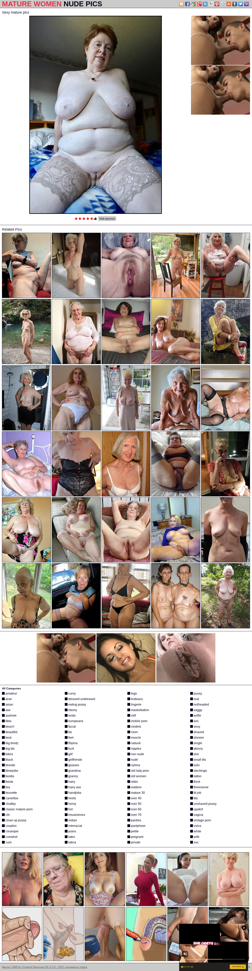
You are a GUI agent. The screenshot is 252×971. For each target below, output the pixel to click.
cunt (8, 842)
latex (71, 836)
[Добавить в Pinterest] (217, 4)
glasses (73, 765)
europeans (75, 721)
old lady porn (139, 770)
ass (7, 710)
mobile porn (138, 721)
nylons (135, 765)
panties (135, 820)
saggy (197, 710)
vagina (198, 814)
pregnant (136, 836)
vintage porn (202, 820)
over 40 (135, 798)
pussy (197, 693)
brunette (11, 792)
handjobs (74, 792)
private (135, 842)
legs (133, 693)
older (134, 781)
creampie (12, 831)
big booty (11, 743)
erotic (72, 715)
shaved (198, 732)
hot (70, 809)
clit (7, 814)
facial (72, 726)
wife (196, 836)
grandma (74, 770)
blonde (10, 765)
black (9, 759)
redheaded (201, 704)
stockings (200, 770)
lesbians (136, 699)
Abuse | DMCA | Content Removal (23, 967)
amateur (11, 693)
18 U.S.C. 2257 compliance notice (66, 967)
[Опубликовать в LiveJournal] (211, 4)
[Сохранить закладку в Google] (193, 4)
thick (196, 781)
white (197, 831)
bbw (8, 721)
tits (195, 798)
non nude (137, 754)
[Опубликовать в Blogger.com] (181, 4)
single (197, 743)
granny (73, 776)
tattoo (197, 776)
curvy (72, 693)
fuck (71, 748)
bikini (9, 754)
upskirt (198, 809)
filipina (73, 743)
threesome (200, 787)
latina (72, 842)
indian (72, 820)
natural (135, 743)
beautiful (11, 732)
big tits (10, 748)
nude (134, 759)
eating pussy (77, 704)
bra (7, 787)
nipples (135, 748)
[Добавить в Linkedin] (205, 4)
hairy (71, 781)
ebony (72, 710)
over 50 (135, 803)
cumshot (11, 836)
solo (196, 765)
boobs (9, 776)
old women (138, 776)
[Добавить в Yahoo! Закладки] (246, 4)
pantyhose (137, 825)
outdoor (136, 787)
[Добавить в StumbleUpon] (228, 4)
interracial (75, 825)
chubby (10, 803)
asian (9, 704)
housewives (76, 814)
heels (72, 798)
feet (70, 737)
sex (196, 721)
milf (133, 715)
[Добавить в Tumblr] (234, 4)
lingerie (135, 704)
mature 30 (137, 792)
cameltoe (11, 798)
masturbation (139, 710)
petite (134, 831)
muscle (135, 737)
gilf (70, 754)
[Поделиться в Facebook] (187, 4)
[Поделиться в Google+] (199, 4)
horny (72, 803)
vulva (197, 825)
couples (11, 825)
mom (134, 732)
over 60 (135, 809)
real (196, 699)
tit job (197, 792)
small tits (199, 759)
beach (9, 726)
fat (70, 732)
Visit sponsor (107, 218)
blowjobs (11, 770)
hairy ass (74, 787)
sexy (196, 726)
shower (198, 737)
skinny (198, 748)
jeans (72, 831)
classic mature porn (19, 809)
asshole (11, 715)
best (8, 737)
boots (9, 781)
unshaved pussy (205, 803)
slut (196, 754)
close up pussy (15, 820)
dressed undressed (81, 699)
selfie (197, 715)
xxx (195, 842)
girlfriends (75, 759)
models (135, 726)
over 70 (135, 814)
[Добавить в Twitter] (240, 4)
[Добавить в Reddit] (222, 4)
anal (8, 699)
